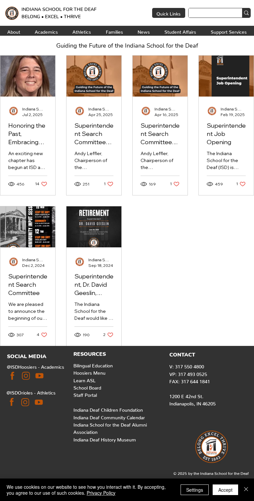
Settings (194, 489)
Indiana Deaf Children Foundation (108, 408)
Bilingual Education (93, 364)
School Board (87, 386)
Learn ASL (84, 379)
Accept (225, 489)
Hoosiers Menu (89, 371)
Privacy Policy (101, 492)
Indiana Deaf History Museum (104, 438)
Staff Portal (85, 394)
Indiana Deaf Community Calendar (109, 416)
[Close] (246, 490)
